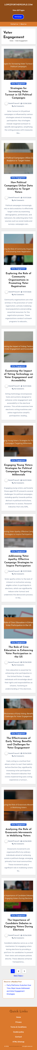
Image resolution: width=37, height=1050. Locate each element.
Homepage (18, 16)
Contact (18, 1037)
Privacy (19, 1022)
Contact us (14, 24)
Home (18, 1017)
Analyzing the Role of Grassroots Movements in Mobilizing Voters (18, 832)
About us (23, 24)
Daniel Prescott (14, 103)
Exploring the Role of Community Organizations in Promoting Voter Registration (18, 280)
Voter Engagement (18, 83)
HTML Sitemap (18, 1042)
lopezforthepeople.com (18, 5)
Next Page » (18, 976)
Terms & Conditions (18, 1027)
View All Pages (18, 10)
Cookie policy (18, 1032)
